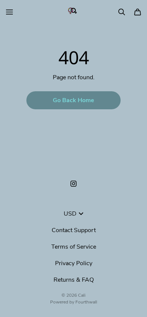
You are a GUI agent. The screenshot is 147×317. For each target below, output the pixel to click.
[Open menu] (9, 12)
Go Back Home (73, 100)
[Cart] (137, 12)
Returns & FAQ (74, 280)
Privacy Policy (73, 263)
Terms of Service (73, 247)
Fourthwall (86, 302)
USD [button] (70, 214)
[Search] (121, 12)
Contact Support (74, 230)
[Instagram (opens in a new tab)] (73, 183)
